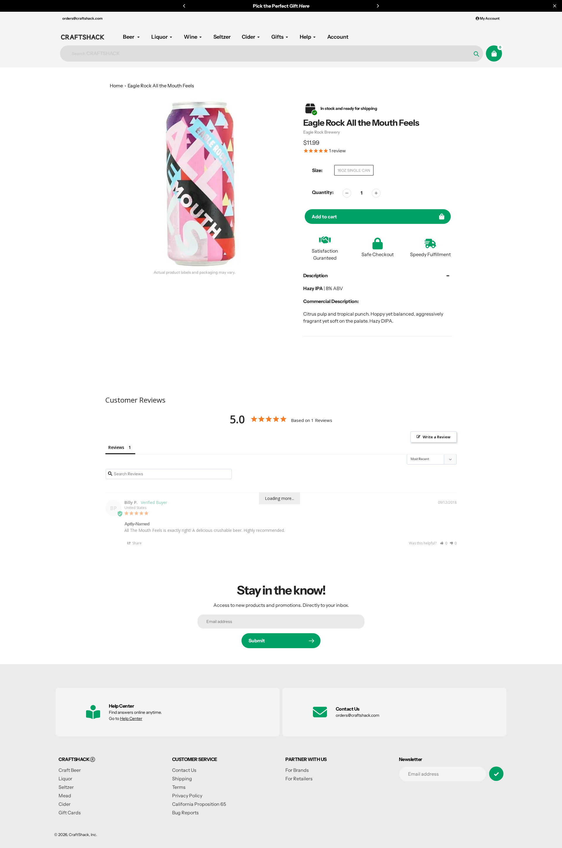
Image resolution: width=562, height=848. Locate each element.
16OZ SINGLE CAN (353, 170)
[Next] (378, 6)
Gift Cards (70, 812)
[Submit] (496, 774)
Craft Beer (70, 770)
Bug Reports (185, 812)
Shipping (182, 778)
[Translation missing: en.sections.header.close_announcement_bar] (555, 6)
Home (116, 85)
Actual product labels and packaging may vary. (194, 272)
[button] (443, 543)
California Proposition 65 (199, 804)
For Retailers (299, 778)
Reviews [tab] (116, 447)
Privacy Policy (187, 795)
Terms (179, 787)
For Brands (297, 770)
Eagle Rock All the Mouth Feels (161, 85)
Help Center (131, 718)
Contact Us (184, 770)
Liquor (65, 778)
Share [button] (136, 543)
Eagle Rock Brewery (321, 132)
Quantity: (323, 192)
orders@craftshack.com (82, 18)
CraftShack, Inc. (83, 834)
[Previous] (184, 6)
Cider (65, 804)
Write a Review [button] (436, 437)
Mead (65, 795)
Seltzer (66, 787)
